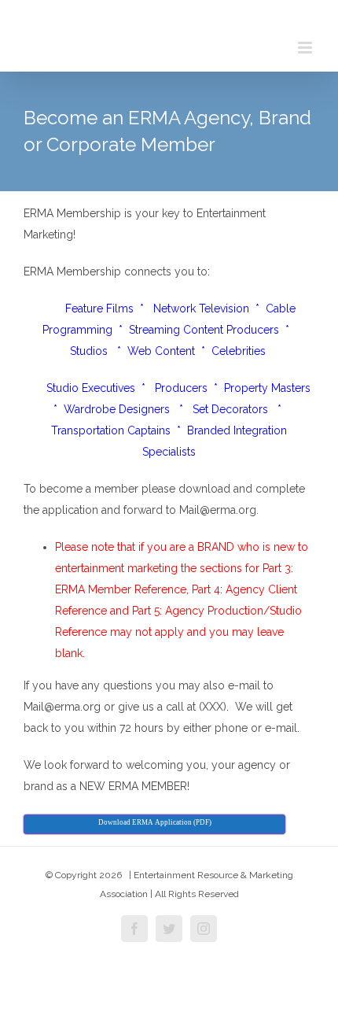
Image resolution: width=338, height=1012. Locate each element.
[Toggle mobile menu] (306, 47)
